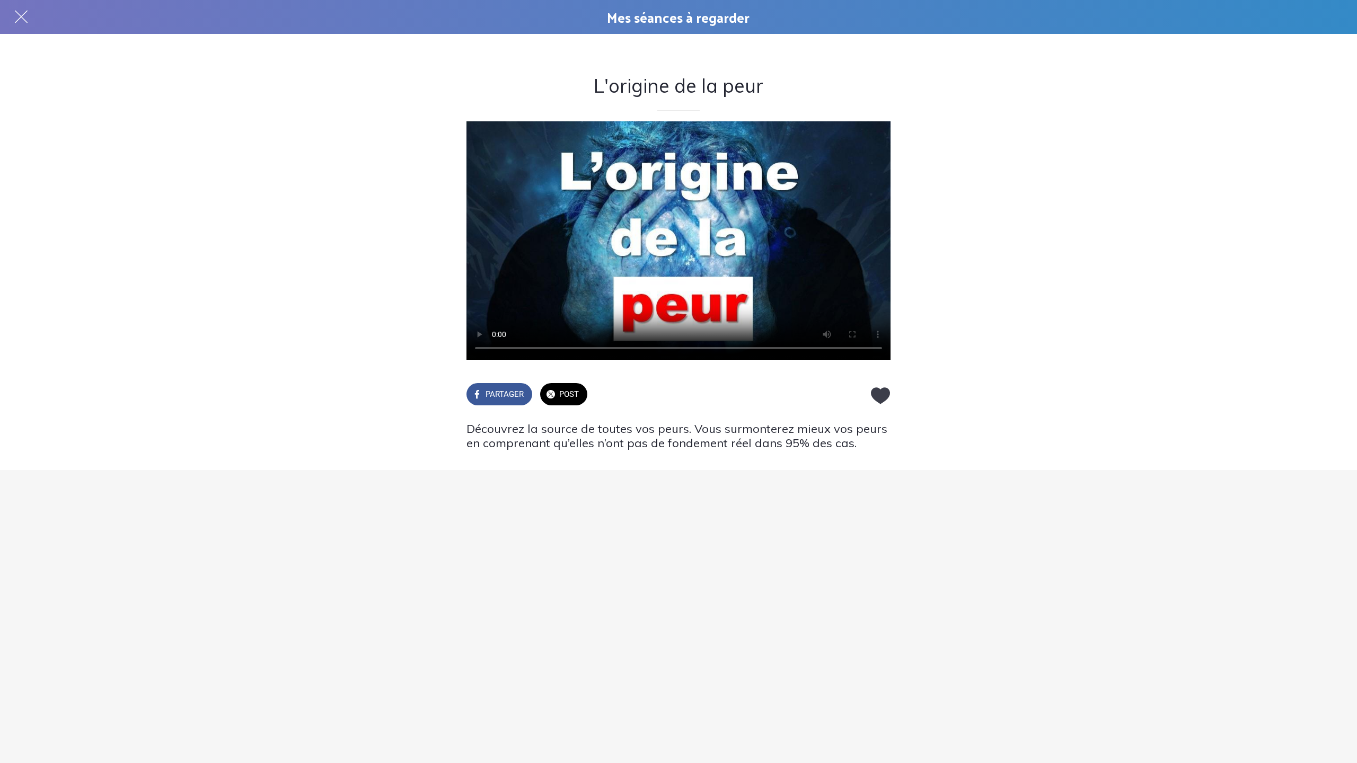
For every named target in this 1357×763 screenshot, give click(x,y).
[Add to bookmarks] (878, 395)
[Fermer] (21, 17)
